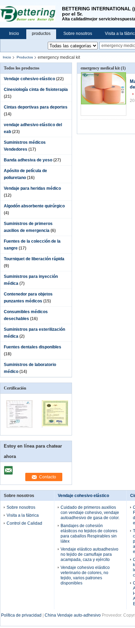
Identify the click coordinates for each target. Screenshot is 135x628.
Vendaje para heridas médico (32, 188)
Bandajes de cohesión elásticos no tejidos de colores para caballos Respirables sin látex (89, 533)
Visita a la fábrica (23, 515)
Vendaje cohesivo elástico (29, 78)
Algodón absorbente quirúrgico (34, 206)
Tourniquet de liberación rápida (34, 258)
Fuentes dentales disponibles (32, 347)
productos (41, 33)
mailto (8, 468)
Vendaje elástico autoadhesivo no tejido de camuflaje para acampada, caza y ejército (89, 554)
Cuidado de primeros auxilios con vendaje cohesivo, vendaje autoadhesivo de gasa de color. (90, 512)
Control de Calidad (24, 523)
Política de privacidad (21, 615)
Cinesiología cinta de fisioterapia (36, 89)
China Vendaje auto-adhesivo (73, 615)
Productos (25, 57)
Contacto (47, 477)
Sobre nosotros (77, 33)
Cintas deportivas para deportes (36, 107)
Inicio (14, 33)
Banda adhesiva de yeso (28, 160)
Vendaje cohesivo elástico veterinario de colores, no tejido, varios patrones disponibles (85, 575)
